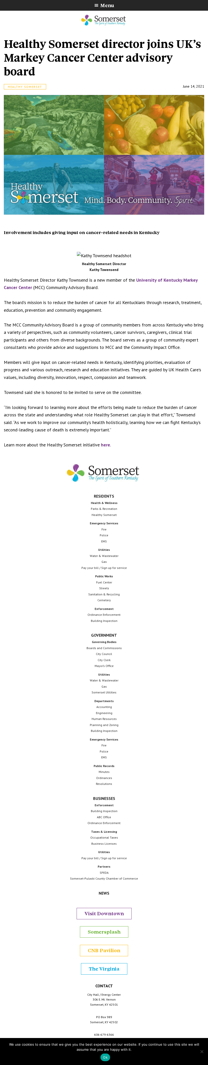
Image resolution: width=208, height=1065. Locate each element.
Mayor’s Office (104, 666)
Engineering (104, 713)
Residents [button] (104, 496)
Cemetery (104, 600)
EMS (104, 541)
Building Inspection (104, 621)
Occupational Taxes (104, 837)
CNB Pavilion (104, 950)
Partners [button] (104, 866)
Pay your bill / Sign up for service (104, 568)
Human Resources (104, 719)
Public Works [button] (104, 576)
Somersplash (104, 932)
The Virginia (104, 969)
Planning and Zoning (104, 725)
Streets (104, 588)
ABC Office (104, 817)
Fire (104, 529)
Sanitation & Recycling (104, 594)
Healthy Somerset (25, 87)
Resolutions (104, 784)
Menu (107, 5)
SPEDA (104, 873)
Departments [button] (104, 701)
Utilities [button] (104, 550)
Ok (105, 1057)
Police (104, 535)
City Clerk (104, 660)
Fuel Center (104, 582)
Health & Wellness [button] (104, 503)
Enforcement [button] (104, 609)
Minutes (104, 772)
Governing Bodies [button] (104, 642)
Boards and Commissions (104, 648)
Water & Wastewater (104, 556)
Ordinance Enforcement (104, 615)
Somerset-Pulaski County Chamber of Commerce (104, 878)
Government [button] (104, 635)
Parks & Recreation (104, 509)
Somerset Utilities (104, 692)
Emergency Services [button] (104, 523)
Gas (104, 562)
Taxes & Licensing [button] (104, 832)
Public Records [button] (104, 766)
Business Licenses (104, 843)
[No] (201, 1051)
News (104, 893)
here (105, 445)
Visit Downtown (104, 914)
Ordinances (104, 778)
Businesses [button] (104, 798)
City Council (104, 654)
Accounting (104, 707)
